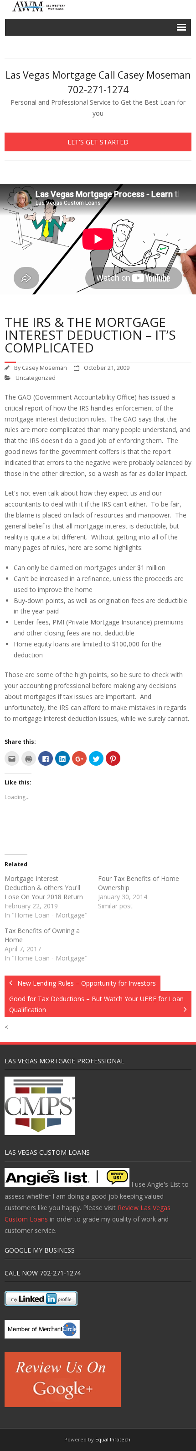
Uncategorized (35, 378)
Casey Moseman (44, 368)
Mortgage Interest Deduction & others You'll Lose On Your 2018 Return (44, 887)
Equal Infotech (112, 1439)
